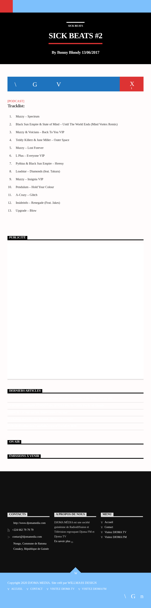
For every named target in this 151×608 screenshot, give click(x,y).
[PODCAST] (15, 101)
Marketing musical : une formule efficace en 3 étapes (40, 419)
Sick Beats (75, 25)
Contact (109, 527)
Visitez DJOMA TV (115, 532)
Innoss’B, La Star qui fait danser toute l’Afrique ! (38, 412)
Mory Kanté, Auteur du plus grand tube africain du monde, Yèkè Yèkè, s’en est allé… (61, 398)
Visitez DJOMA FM (116, 537)
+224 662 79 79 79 (22, 529)
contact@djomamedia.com (27, 536)
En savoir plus (62, 541)
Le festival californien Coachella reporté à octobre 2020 (41, 426)
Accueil (109, 522)
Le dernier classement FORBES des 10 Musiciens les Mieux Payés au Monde (55, 405)
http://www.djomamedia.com (29, 523)
